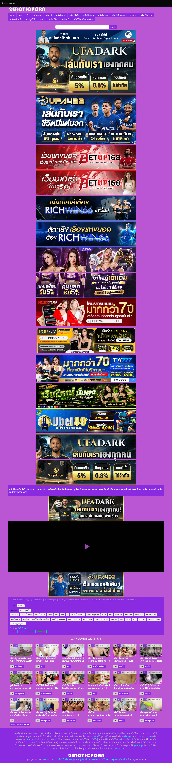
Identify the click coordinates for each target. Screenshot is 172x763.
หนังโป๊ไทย (103, 15)
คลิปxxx (62, 619)
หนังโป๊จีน (53, 19)
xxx (20, 15)
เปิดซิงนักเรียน (118, 15)
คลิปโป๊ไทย (118, 615)
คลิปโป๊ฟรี (26, 619)
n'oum (128, 619)
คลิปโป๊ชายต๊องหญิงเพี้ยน (40, 619)
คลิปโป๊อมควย (15, 619)
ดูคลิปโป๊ (81, 615)
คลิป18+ (77, 619)
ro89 (106, 619)
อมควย (43, 615)
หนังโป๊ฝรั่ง (74, 15)
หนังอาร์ (65, 19)
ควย (110, 615)
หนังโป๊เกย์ (60, 15)
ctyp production (154, 619)
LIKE (14, 631)
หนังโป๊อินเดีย (16, 19)
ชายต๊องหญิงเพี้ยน (93, 615)
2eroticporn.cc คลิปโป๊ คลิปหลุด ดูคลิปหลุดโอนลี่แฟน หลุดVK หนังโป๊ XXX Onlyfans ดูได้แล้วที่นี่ (86, 759)
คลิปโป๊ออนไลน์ (151, 615)
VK (27, 15)
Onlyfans (147, 736)
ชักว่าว (104, 615)
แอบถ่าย (132, 15)
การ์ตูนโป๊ (30, 19)
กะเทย (42, 19)
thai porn (98, 619)
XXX (52, 733)
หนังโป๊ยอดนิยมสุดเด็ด (83, 19)
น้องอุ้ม (73, 615)
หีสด (62, 615)
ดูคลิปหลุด (138, 745)
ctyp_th (142, 619)
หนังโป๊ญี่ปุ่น (88, 15)
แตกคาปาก (14, 615)
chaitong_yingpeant (18, 624)
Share (22, 631)
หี (67, 615)
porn (12, 15)
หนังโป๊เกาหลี (146, 15)
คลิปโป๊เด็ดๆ (139, 615)
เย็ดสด (23, 615)
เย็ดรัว (30, 615)
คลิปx (70, 619)
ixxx (134, 619)
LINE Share (41, 631)
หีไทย (50, 615)
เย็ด (36, 615)
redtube (114, 619)
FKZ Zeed (22, 628)
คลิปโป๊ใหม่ (128, 615)
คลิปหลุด (37, 15)
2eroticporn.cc (121, 748)
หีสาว (56, 615)
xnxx (90, 619)
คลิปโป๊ (48, 15)
